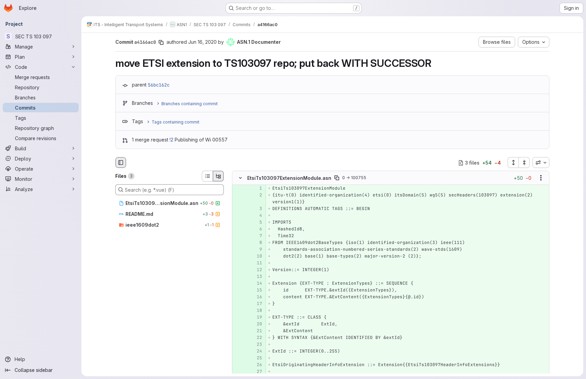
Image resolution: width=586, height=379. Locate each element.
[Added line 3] (256, 209)
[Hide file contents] (240, 178)
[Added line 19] (256, 317)
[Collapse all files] (524, 162)
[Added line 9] (256, 249)
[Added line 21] (256, 331)
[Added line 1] (256, 188)
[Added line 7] (256, 236)
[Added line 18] (256, 310)
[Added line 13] (256, 276)
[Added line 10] (256, 256)
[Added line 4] (256, 215)
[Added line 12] (256, 270)
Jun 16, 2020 (202, 42)
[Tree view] (218, 176)
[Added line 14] (256, 283)
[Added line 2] (256, 195)
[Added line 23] (256, 344)
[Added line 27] (256, 371)
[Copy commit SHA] (161, 42)
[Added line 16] (256, 297)
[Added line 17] (256, 304)
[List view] (207, 176)
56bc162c (159, 85)
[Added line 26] (256, 365)
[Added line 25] (256, 358)
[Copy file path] (337, 178)
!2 (171, 140)
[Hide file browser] (120, 162)
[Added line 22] (256, 338)
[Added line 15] (256, 290)
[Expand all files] (513, 162)
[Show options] (541, 178)
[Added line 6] (256, 229)
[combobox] (540, 162)
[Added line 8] (256, 243)
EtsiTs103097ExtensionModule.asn (289, 178)
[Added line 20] (256, 324)
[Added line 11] (256, 263)
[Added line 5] (256, 222)
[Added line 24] (256, 351)
